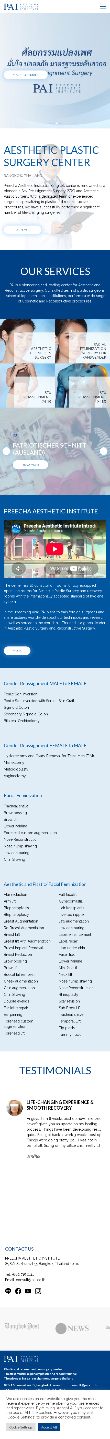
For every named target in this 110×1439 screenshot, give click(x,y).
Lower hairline (15, 881)
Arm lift (10, 956)
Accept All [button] (49, 1427)
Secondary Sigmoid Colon (26, 768)
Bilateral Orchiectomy (22, 775)
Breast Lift (12, 989)
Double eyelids (16, 1056)
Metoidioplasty (16, 824)
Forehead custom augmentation (30, 887)
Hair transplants (71, 962)
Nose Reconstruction (21, 894)
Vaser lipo (67, 1009)
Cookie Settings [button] (20, 1427)
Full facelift (68, 949)
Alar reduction (15, 949)
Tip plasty (67, 1082)
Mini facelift (68, 1022)
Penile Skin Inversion (20, 748)
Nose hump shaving (20, 901)
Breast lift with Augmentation (27, 996)
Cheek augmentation (21, 1036)
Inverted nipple (71, 969)
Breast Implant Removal (23, 1002)
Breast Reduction (18, 1009)
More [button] (17, 705)
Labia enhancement (75, 989)
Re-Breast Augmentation (24, 982)
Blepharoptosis (16, 962)
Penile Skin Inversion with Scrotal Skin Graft (39, 755)
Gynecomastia (71, 956)
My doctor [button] (21, 89)
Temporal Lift (70, 1076)
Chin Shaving (14, 914)
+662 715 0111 (23, 1345)
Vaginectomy (15, 830)
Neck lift (65, 1029)
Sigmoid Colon (16, 762)
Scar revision (69, 1056)
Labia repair (68, 996)
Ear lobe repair (16, 1062)
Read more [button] (30, 519)
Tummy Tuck (70, 1089)
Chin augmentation (19, 1042)
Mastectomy (14, 817)
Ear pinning (13, 1069)
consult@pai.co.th (30, 1351)
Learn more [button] (22, 230)
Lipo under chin (72, 1002)
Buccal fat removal (19, 1029)
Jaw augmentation (74, 976)
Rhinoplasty (68, 1049)
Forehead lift (14, 1088)
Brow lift (10, 874)
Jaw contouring (16, 907)
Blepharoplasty (16, 969)
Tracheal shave (16, 861)
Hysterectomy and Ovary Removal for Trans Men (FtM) (49, 810)
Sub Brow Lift (70, 1062)
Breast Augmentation (21, 976)
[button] (6, 478)
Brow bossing (15, 867)
